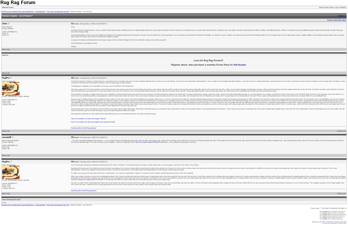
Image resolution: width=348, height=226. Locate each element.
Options (342, 16)
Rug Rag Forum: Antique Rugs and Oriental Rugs (17, 11)
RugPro (6, 78)
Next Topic (342, 20)
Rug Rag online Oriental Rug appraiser (84, 128)
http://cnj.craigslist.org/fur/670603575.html (149, 142)
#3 (72, 137)
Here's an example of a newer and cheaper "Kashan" (88, 118)
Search (321, 7)
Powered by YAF (316, 222)
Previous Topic (332, 20)
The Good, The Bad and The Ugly (58, 11)
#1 (72, 24)
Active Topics (329, 7)
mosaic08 (6, 137)
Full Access (240, 65)
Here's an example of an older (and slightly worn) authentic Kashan (93, 122)
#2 (72, 78)
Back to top (6, 49)
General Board (40, 11)
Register (343, 7)
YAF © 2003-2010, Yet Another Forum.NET (334, 222)
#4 (72, 162)
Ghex (4, 24)
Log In (337, 7)
